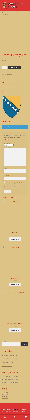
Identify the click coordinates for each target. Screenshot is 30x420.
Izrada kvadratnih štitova (8, 362)
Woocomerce (14, 411)
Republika (16, 13)
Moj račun (5, 417)
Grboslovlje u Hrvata (7, 366)
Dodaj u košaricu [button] (15, 239)
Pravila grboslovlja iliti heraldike (9, 355)
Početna (5, 13)
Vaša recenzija (8, 147)
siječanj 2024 (5, 394)
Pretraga (4, 341)
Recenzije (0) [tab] (5, 87)
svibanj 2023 (5, 396)
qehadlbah (4, 379)
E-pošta (6, 175)
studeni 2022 (5, 398)
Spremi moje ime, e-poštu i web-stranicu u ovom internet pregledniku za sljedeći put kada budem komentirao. (14, 185)
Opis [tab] (3, 82)
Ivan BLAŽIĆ (4, 382)
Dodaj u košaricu (14, 67)
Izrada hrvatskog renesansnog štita (10, 359)
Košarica (23, 416)
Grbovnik (10, 13)
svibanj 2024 (5, 392)
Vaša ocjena (7, 143)
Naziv (5, 168)
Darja (3, 376)
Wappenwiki (24, 411)
